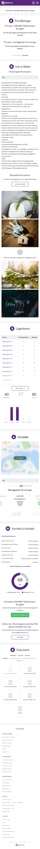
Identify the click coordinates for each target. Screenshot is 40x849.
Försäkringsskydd (7, 763)
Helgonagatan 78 (7, 375)
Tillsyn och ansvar (7, 766)
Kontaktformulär (20, 615)
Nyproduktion (6, 788)
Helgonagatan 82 (7, 384)
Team (3, 822)
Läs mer (20, 637)
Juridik (4, 749)
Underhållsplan (6, 746)
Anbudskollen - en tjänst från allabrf (12, 802)
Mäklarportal (5, 811)
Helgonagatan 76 (7, 371)
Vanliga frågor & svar (8, 808)
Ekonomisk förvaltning (8, 737)
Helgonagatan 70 (7, 358)
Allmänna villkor (6, 828)
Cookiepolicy (6, 834)
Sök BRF (21, 729)
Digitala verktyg (6, 743)
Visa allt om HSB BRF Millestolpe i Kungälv (20, 10)
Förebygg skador (7, 768)
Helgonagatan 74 (7, 367)
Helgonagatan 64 (7, 346)
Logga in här (20, 184)
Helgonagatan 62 (7, 341)
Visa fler (19, 388)
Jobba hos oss (6, 825)
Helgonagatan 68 (7, 354)
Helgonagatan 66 (7, 350)
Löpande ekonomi (7, 740)
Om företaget (6, 819)
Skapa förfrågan (6, 771)
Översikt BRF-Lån (7, 780)
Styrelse (27, 655)
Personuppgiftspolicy (8, 831)
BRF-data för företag (8, 805)
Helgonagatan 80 (7, 380)
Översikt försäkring (7, 760)
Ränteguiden (6, 782)
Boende (20, 655)
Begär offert (5, 752)
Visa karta (20, 458)
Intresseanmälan (7, 791)
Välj (3, 77)
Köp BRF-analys (6, 799)
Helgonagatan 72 (7, 363)
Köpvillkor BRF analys (8, 837)
